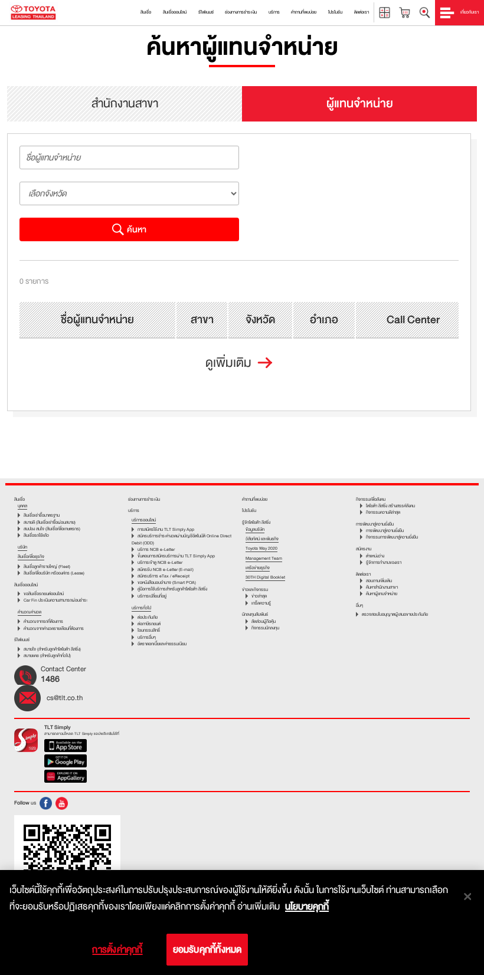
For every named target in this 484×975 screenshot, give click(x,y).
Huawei (65, 777)
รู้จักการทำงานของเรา (383, 562)
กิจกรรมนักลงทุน (265, 628)
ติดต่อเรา (363, 574)
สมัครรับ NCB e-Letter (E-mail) (166, 569)
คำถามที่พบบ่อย (254, 499)
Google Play (65, 762)
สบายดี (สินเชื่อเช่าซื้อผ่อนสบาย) (50, 522)
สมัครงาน (363, 549)
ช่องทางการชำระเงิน (144, 499)
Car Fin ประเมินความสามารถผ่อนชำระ (55, 600)
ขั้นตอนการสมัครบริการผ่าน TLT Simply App (176, 556)
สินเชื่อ (19, 499)
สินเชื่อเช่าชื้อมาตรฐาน (42, 515)
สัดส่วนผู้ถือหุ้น (263, 621)
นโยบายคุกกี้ (307, 906)
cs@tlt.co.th (65, 698)
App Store (65, 746)
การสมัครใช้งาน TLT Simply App (166, 529)
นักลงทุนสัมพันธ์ (255, 614)
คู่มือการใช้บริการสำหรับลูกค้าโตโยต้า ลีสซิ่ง (172, 589)
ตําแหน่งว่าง (375, 556)
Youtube (61, 803)
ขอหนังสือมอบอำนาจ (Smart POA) (167, 582)
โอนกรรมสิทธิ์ (149, 630)
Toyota (33, 12)
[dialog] (242, 922)
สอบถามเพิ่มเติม (379, 581)
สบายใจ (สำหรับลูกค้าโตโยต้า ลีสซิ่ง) (52, 649)
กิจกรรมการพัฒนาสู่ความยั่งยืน (392, 537)
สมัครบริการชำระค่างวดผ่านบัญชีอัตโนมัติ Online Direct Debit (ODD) (181, 539)
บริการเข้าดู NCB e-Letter (160, 562)
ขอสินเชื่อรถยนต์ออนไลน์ (44, 594)
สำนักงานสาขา (124, 103)
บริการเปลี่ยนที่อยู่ (152, 596)
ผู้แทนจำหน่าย (359, 103)
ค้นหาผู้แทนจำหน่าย (381, 594)
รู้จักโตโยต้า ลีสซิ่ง (256, 522)
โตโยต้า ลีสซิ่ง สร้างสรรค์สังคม (390, 506)
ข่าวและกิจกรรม (255, 589)
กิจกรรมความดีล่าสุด (383, 512)
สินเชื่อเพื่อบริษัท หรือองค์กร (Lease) (54, 573)
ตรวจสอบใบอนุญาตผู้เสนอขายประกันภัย (395, 614)
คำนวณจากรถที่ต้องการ (43, 621)
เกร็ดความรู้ (261, 603)
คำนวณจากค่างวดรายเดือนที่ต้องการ (54, 628)
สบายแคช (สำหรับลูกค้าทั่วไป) (47, 655)
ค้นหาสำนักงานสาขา (382, 587)
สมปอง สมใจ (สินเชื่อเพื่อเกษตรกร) (52, 529)
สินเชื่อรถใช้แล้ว (36, 535)
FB (46, 803)
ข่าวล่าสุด (259, 596)
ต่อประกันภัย (148, 617)
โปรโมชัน (249, 510)
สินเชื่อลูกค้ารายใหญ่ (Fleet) (47, 566)
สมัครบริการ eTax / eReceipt (163, 576)
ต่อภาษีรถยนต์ (149, 624)
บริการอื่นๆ (147, 637)
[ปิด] (467, 896)
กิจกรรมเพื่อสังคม (370, 499)
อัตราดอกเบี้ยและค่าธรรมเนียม (162, 644)
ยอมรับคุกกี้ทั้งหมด (207, 949)
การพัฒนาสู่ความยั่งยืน (385, 530)
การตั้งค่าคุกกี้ (117, 949)
